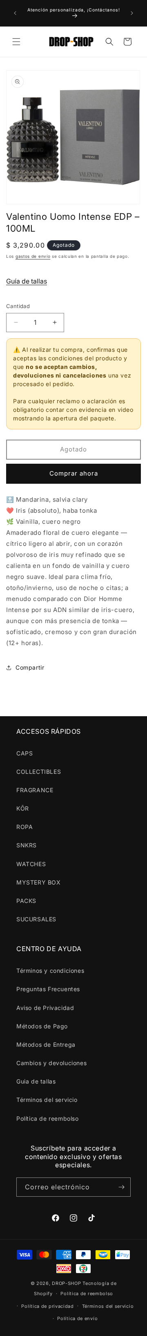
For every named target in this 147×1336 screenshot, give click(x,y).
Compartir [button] (30, 667)
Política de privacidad (47, 1306)
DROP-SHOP (66, 1283)
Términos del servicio (47, 1099)
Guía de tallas (26, 281)
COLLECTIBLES (38, 771)
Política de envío (77, 1318)
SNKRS (26, 845)
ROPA (24, 826)
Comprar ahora (73, 473)
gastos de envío (33, 256)
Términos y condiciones (50, 970)
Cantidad (18, 306)
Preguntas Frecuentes (48, 988)
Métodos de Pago (42, 1026)
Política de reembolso (47, 1118)
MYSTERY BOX (38, 882)
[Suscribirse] (121, 1187)
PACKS (26, 900)
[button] (16, 42)
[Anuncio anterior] (15, 13)
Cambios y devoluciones (51, 1062)
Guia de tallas (36, 1081)
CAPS (24, 753)
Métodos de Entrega (46, 1044)
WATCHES (31, 863)
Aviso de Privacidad (45, 1007)
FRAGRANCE (34, 789)
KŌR (22, 808)
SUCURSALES (36, 919)
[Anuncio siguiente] (132, 13)
